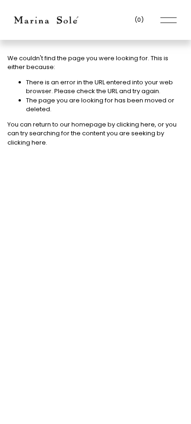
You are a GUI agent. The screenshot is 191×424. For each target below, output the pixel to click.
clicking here (135, 124)
